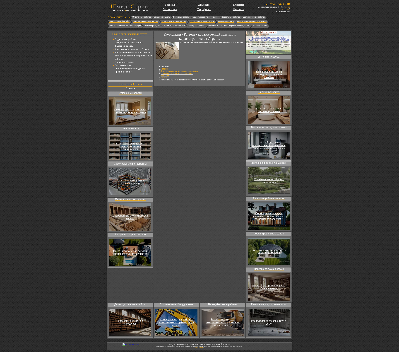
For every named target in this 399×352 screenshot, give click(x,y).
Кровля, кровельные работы (268, 233)
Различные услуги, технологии (268, 304)
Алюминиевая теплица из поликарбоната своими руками (269, 39)
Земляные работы (162, 17)
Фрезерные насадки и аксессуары (130, 322)
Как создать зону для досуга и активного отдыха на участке (130, 252)
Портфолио (204, 9)
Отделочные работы (141, 17)
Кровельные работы (231, 17)
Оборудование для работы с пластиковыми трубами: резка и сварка (176, 322)
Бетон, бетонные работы (222, 304)
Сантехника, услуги (269, 92)
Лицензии (204, 4)
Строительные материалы (130, 199)
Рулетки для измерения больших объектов (130, 181)
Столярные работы (196, 26)
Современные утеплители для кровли (130, 217)
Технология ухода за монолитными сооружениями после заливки (223, 322)
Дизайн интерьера (268, 56)
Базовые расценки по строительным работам (164, 26)
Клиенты (238, 4)
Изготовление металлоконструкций (125, 26)
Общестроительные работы (202, 21)
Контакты (238, 9)
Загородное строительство (130, 234)
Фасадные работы (226, 21)
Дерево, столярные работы (130, 304)
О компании (170, 9)
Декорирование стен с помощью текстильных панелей (269, 74)
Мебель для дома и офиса (269, 269)
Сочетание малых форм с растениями (269, 180)
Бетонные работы (181, 17)
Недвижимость (130, 128)
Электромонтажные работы (173, 21)
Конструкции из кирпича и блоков (252, 21)
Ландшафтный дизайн (119, 21)
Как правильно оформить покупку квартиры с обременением (130, 146)
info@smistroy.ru (283, 11)
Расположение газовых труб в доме (268, 322)
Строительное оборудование (176, 304)
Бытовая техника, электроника (269, 127)
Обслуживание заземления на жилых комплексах (268, 251)
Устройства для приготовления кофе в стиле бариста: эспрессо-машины (269, 145)
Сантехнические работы (254, 17)
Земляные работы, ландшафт (268, 163)
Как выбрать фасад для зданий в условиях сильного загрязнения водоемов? (269, 216)
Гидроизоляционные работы (145, 21)
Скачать (130, 88)
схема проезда (286, 8)
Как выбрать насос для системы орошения (269, 110)
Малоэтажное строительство (206, 17)
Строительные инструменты (130, 163)
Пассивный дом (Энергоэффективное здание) (228, 26)
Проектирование (259, 26)
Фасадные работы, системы (269, 198)
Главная (170, 4)
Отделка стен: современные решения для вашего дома (130, 111)
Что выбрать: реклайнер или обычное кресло (268, 287)
